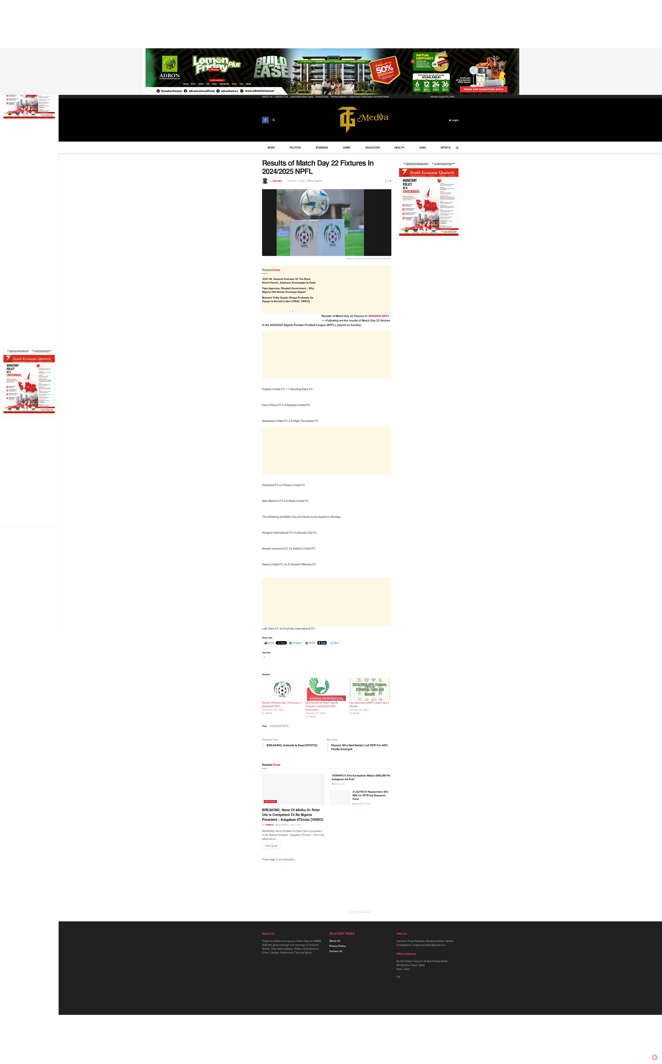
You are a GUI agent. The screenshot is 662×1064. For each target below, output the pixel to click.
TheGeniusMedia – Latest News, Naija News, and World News (359, 96)
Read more (271, 845)
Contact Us (335, 951)
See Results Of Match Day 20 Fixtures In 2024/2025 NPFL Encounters (322, 706)
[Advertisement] (103, 24)
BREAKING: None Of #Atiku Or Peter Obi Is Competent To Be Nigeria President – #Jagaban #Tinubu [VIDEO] (292, 814)
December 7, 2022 (286, 824)
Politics (295, 147)
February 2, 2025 (296, 180)
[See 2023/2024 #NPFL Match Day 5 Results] (370, 689)
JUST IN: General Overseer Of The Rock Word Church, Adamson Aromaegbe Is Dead (288, 280)
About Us (334, 940)
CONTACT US (281, 96)
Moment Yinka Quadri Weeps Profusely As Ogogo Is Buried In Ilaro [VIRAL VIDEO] (287, 299)
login (272, 859)
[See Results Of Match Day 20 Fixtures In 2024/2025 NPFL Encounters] (326, 689)
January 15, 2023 (362, 803)
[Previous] (286, 311)
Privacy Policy (321, 96)
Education (372, 147)
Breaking (270, 801)
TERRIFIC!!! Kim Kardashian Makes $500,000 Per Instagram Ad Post (361, 777)
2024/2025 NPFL (378, 316)
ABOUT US (267, 96)
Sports (445, 147)
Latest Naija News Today (301, 96)
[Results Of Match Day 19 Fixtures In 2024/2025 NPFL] (282, 689)
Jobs (422, 147)
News (271, 147)
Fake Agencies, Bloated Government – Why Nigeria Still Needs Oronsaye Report (288, 290)
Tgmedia (277, 180)
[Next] (292, 311)
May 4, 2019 (338, 783)
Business (322, 147)
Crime (346, 147)
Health (399, 147)
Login (455, 120)
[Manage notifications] (655, 1057)
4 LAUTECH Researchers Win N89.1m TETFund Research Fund (370, 795)
